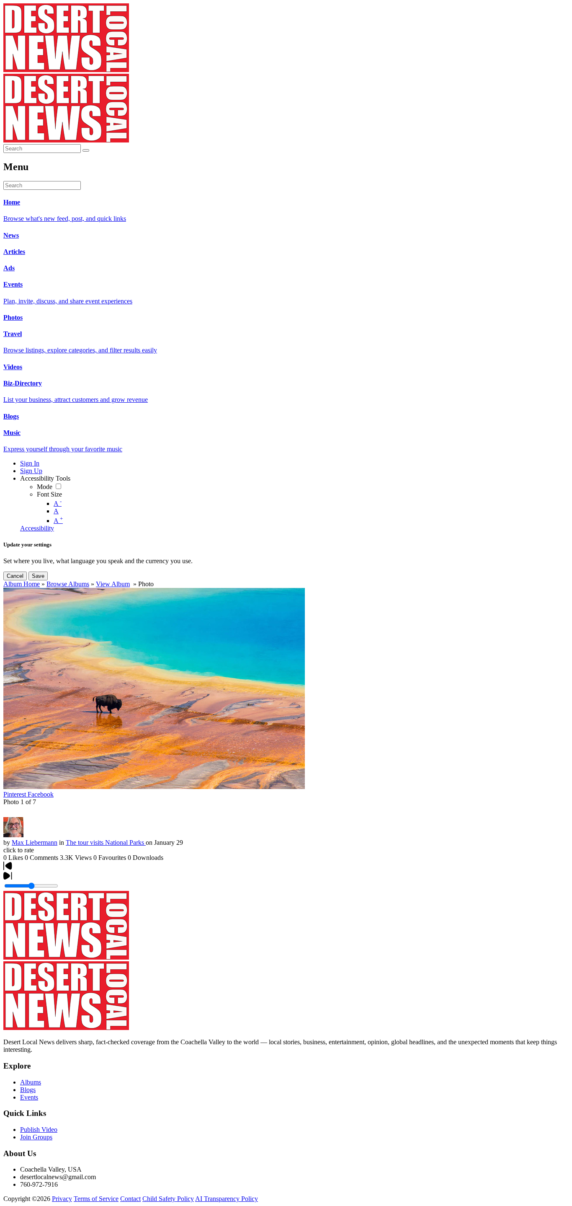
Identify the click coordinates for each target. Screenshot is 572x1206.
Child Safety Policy (168, 1198)
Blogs (28, 1089)
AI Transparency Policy (226, 1198)
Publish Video (38, 1129)
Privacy (62, 1198)
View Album (113, 583)
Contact (130, 1198)
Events (29, 1097)
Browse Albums (67, 583)
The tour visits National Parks (106, 842)
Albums (30, 1082)
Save (38, 576)
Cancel (15, 576)
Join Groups (36, 1137)
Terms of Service (96, 1198)
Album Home (21, 583)
